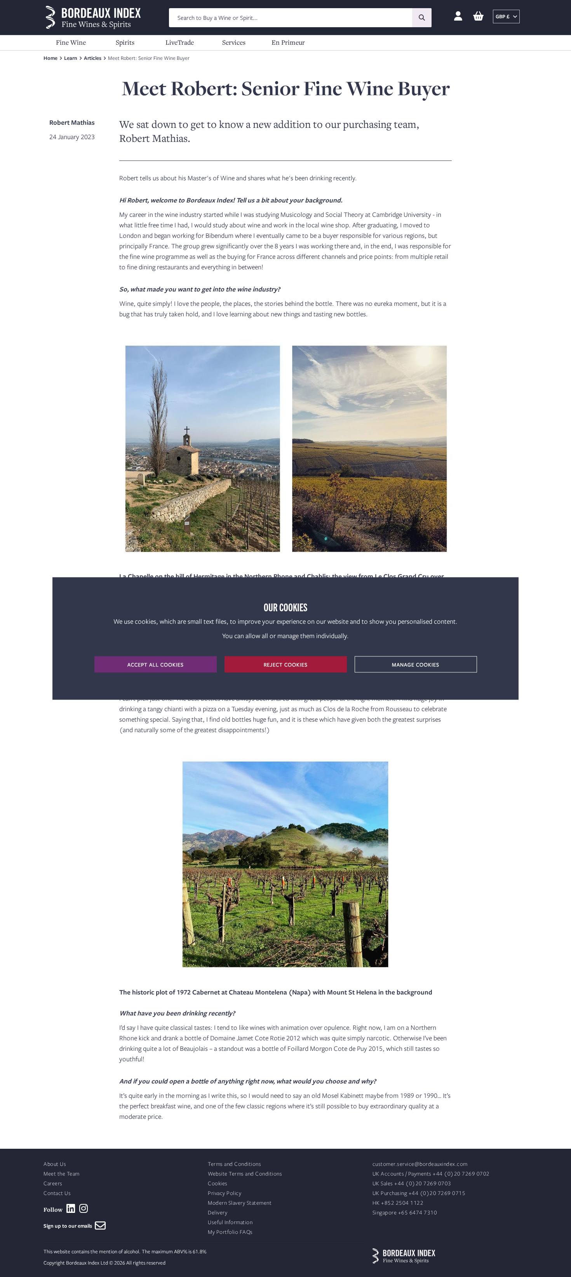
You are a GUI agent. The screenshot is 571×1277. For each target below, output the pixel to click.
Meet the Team (62, 1174)
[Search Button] (422, 17)
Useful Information (230, 1222)
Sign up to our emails (69, 1225)
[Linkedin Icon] (70, 1209)
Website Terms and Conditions (245, 1174)
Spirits (125, 42)
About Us (55, 1164)
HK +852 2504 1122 (398, 1203)
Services (233, 42)
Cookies (218, 1183)
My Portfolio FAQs (230, 1232)
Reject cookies (286, 664)
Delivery (217, 1212)
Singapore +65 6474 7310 (405, 1212)
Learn (70, 57)
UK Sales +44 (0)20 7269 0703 (412, 1183)
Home (50, 57)
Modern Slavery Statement (240, 1203)
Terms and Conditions (234, 1164)
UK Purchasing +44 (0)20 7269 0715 (419, 1193)
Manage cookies (415, 664)
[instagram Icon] (83, 1209)
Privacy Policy (224, 1193)
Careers (53, 1183)
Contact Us (57, 1193)
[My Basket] (478, 16)
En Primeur (288, 42)
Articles (92, 57)
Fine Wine (71, 42)
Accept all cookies (155, 664)
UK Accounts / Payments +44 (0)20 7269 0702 (431, 1174)
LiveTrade (179, 42)
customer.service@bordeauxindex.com (420, 1164)
